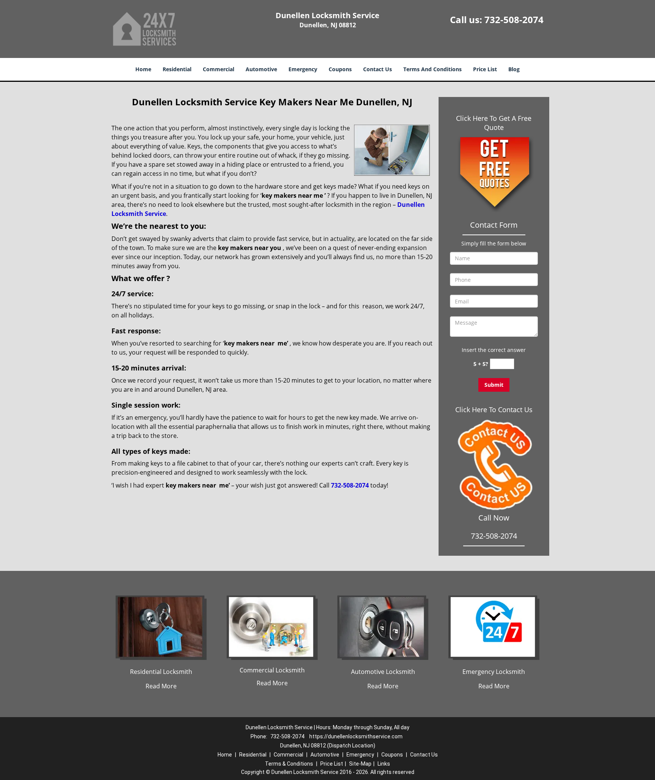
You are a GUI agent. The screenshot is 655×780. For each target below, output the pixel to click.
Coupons (340, 69)
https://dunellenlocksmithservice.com (356, 736)
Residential (177, 69)
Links (384, 764)
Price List (485, 69)
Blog (514, 69)
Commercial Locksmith (272, 670)
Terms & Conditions (289, 764)
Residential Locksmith (161, 671)
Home (143, 69)
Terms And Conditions (432, 69)
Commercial (218, 69)
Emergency (302, 69)
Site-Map (360, 764)
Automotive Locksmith (383, 671)
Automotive (261, 69)
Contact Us (377, 69)
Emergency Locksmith (493, 671)
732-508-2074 (514, 19)
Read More (161, 686)
